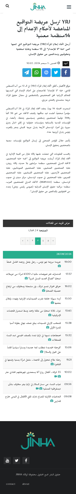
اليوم (66, 63)
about (25, 484)
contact (10, 484)
